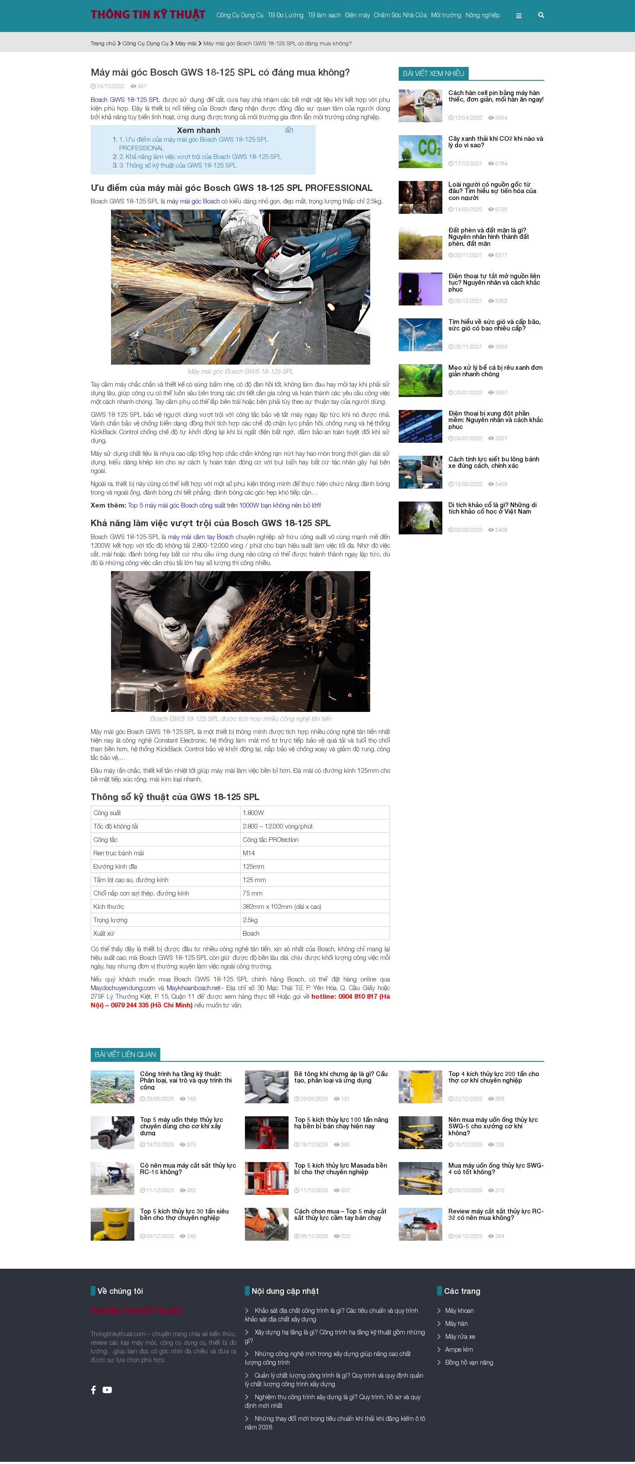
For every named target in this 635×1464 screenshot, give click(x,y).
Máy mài (186, 43)
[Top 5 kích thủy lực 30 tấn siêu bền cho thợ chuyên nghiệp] (112, 1223)
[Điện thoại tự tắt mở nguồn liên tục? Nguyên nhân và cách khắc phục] (420, 288)
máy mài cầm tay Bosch (201, 536)
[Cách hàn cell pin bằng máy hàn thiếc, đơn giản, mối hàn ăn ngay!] (420, 104)
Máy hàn (456, 1323)
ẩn (289, 129)
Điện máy (357, 15)
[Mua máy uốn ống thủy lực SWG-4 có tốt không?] (420, 1177)
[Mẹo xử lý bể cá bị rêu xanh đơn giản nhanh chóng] (420, 379)
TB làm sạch (324, 15)
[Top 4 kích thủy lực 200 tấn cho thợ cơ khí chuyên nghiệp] (420, 1085)
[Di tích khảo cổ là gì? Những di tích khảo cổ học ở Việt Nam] (420, 517)
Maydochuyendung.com (123, 987)
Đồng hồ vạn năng (469, 1362)
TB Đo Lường (286, 15)
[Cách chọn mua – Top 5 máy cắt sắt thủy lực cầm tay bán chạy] (267, 1223)
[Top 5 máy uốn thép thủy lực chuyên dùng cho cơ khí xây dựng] (112, 1131)
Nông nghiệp (483, 15)
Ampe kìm (459, 1349)
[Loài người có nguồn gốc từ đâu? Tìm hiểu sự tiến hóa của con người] (420, 196)
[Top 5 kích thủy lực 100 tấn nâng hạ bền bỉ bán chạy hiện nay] (267, 1131)
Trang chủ (103, 43)
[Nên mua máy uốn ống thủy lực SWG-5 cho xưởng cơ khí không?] (420, 1131)
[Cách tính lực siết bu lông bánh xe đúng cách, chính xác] (420, 471)
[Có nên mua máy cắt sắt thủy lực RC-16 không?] (112, 1177)
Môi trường (446, 15)
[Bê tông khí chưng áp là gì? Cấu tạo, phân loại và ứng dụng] (267, 1085)
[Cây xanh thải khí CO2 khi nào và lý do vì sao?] (420, 150)
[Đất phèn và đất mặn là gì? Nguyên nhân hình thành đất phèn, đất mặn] (420, 242)
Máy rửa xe (460, 1336)
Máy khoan (459, 1310)
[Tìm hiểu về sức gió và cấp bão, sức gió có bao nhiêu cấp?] (420, 333)
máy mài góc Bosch (193, 201)
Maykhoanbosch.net (193, 987)
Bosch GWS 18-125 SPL (125, 99)
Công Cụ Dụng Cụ (240, 15)
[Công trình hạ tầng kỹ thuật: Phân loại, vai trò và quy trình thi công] (112, 1085)
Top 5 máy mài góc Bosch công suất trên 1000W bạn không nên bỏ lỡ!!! (224, 505)
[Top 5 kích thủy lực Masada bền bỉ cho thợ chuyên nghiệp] (267, 1177)
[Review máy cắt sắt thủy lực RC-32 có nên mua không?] (420, 1223)
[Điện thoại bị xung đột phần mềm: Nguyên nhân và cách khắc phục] (420, 425)
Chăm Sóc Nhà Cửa (400, 15)
